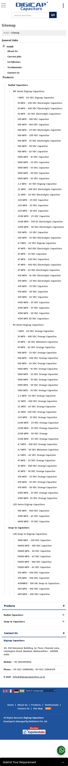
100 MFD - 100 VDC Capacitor (33, 119)
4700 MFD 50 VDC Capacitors (33, 318)
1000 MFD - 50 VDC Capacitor (33, 172)
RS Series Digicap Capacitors (28, 324)
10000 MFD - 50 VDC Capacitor (34, 550)
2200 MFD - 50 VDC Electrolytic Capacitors (41, 226)
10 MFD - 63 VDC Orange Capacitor (36, 347)
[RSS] (48, 708)
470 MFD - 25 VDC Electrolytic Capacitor (39, 280)
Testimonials (14, 67)
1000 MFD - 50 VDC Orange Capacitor (38, 384)
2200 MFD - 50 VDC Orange (32, 433)
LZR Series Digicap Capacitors (29, 504)
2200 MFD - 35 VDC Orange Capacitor (38, 427)
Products (8, 77)
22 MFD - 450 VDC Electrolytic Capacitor (40, 189)
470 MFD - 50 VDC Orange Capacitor (37, 487)
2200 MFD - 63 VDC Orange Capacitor (38, 438)
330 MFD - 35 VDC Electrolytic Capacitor (39, 237)
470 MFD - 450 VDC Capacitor (34, 577)
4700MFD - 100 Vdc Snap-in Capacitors (38, 583)
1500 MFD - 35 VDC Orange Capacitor (38, 390)
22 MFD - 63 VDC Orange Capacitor (37, 406)
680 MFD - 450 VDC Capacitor (34, 593)
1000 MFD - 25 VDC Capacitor (33, 162)
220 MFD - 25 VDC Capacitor (33, 199)
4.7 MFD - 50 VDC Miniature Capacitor (38, 449)
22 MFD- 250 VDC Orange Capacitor (37, 411)
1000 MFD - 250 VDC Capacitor (34, 540)
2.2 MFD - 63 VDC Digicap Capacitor (37, 183)
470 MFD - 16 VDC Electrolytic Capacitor (39, 275)
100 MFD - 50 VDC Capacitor (33, 145)
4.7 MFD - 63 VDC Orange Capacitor (37, 454)
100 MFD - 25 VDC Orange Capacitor (37, 352)
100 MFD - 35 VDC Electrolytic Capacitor (39, 140)
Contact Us (13, 72)
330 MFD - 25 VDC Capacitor (33, 232)
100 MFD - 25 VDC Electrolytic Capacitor (39, 129)
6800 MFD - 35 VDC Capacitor (34, 521)
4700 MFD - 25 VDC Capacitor (34, 302)
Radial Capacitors (18, 84)
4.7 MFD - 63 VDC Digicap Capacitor (37, 242)
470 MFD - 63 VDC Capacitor (33, 296)
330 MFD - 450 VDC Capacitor (34, 572)
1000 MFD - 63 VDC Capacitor (33, 178)
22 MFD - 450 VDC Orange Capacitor (37, 401)
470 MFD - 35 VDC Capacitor (33, 286)
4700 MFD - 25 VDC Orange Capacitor (38, 492)
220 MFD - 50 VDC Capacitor (33, 210)
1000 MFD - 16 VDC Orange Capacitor (38, 368)
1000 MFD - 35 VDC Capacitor (33, 167)
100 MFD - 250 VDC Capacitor (33, 135)
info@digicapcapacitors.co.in (29, 676)
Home (6, 32)
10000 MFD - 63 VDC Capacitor (34, 556)
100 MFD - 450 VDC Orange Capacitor (38, 357)
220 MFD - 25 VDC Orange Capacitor (37, 417)
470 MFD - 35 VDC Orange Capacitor (37, 481)
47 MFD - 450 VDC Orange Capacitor (37, 465)
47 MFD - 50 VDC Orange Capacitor (36, 471)
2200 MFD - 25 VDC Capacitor (34, 216)
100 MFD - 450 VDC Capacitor (33, 510)
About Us (12, 51)
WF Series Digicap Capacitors (28, 91)
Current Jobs (14, 56)
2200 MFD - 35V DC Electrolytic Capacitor (40, 221)
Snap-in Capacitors (18, 527)
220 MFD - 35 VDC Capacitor (33, 205)
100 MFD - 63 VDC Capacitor (33, 151)
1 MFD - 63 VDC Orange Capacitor (36, 330)
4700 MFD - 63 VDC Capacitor (34, 515)
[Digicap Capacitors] (32, 7)
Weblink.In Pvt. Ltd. (38, 721)
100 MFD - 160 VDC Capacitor (33, 124)
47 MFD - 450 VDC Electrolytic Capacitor (39, 264)
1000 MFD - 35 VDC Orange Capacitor (38, 379)
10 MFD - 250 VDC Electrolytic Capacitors (40, 102)
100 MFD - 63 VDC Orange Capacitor (37, 363)
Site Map (38, 708)
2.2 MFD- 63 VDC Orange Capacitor (37, 395)
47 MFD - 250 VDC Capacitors (33, 259)
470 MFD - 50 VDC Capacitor (33, 291)
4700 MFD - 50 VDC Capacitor (34, 313)
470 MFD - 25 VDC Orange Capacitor (37, 476)
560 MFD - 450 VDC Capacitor (34, 588)
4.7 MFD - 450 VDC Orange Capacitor (37, 444)
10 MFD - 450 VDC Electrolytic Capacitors (40, 108)
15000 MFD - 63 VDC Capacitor (34, 567)
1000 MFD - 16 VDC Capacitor (33, 156)
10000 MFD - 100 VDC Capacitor (35, 545)
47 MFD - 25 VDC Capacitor (32, 253)
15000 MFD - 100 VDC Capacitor (35, 561)
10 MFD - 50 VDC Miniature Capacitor (38, 341)
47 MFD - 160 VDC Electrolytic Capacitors (40, 248)
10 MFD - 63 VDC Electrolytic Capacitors (39, 113)
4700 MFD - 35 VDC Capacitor (33, 307)
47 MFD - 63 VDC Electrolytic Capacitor (39, 269)
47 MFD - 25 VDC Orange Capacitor (36, 460)
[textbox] (30, 15)
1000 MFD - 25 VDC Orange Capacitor (38, 374)
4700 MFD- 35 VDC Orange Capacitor (37, 498)
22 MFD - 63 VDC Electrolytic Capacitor (39, 194)
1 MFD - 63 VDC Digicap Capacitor (36, 97)
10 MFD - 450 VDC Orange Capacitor (37, 336)
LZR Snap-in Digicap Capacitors (30, 533)
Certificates (14, 61)
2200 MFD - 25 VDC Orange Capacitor (38, 422)
